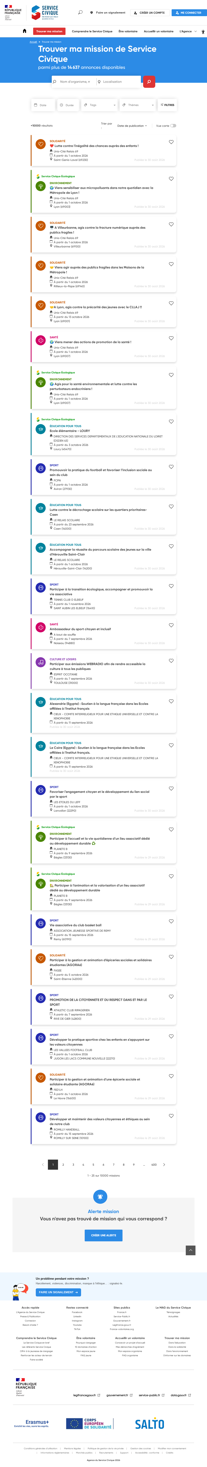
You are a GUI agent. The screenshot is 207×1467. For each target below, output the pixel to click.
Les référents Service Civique (36, 1346)
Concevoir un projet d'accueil (130, 1342)
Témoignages (173, 1312)
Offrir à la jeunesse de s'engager (36, 1351)
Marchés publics (83, 1452)
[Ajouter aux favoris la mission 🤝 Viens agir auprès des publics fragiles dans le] (171, 264)
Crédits (169, 1452)
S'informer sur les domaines (177, 1355)
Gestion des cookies (140, 1448)
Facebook (77, 1312)
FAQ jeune (86, 1355)
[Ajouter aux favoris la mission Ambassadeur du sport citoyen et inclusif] (171, 626)
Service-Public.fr (122, 1316)
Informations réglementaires (54, 1452)
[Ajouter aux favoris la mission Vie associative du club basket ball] (171, 922)
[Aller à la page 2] (164, 1165)
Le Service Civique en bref (36, 1342)
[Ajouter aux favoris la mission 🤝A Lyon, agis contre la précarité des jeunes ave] (171, 304)
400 (154, 1164)
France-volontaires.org (122, 1329)
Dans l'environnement (177, 1351)
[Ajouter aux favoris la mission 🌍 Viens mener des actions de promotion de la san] (171, 339)
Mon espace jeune (86, 1351)
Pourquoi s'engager (86, 1342)
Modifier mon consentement (171, 1448)
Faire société (36, 1359)
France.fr (122, 1312)
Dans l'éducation (177, 1342)
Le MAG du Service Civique (173, 1307)
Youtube (77, 1324)
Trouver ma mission (49, 31)
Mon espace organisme (130, 1351)
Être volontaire (128, 31)
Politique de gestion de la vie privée (105, 1448)
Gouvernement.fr (122, 1320)
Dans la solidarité (177, 1346)
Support (123, 1452)
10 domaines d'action (86, 1346)
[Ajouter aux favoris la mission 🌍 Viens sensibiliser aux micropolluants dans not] (171, 179)
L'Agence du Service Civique (30, 1312)
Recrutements (106, 1452)
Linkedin (77, 1316)
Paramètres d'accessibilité (202, 31)
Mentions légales (72, 1448)
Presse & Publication (30, 1316)
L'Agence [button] (186, 31)
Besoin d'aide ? (30, 1324)
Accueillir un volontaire (158, 31)
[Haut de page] (190, 1250)
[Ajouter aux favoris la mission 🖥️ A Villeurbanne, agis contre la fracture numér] (171, 225)
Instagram (77, 1320)
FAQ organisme (130, 1355)
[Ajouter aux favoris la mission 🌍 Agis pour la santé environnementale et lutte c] (171, 375)
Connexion (30, 1320)
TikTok (77, 1329)
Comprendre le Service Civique (92, 31)
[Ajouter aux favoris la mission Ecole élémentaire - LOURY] (171, 422)
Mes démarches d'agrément (130, 1346)
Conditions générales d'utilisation (40, 1448)
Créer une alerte (103, 1235)
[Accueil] (25, 31)
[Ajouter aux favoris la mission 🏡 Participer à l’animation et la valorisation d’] (171, 877)
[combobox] (121, 82)
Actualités (173, 1316)
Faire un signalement (56, 1292)
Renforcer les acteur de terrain (36, 1355)
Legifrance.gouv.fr (122, 1324)
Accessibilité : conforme (147, 1452)
